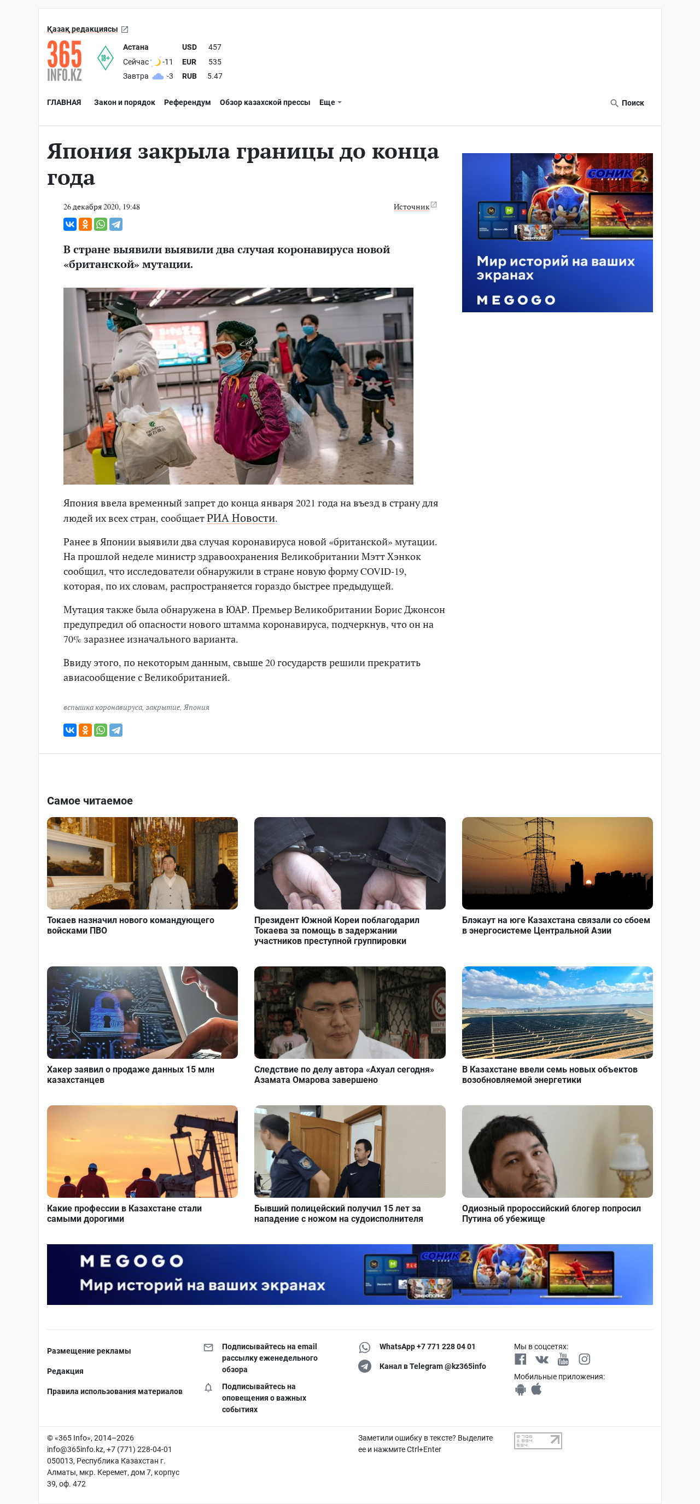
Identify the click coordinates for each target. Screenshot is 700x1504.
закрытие (163, 707)
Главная (64, 102)
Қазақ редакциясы (82, 29)
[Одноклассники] (85, 224)
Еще (327, 102)
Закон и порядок (124, 102)
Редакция (65, 1371)
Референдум (187, 102)
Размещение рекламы (89, 1350)
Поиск (632, 102)
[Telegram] (115, 224)
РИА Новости (241, 517)
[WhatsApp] (100, 224)
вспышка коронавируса (102, 707)
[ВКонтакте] (70, 224)
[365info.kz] (72, 60)
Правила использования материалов (115, 1391)
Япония (196, 707)
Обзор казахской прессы (265, 102)
